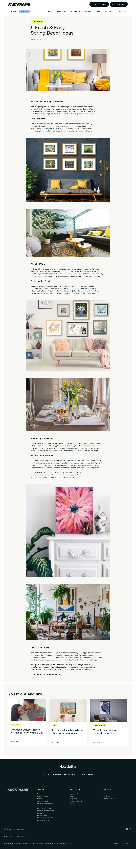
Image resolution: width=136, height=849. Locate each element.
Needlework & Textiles (44, 808)
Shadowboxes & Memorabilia (46, 810)
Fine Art (39, 794)
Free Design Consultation (45, 818)
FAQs (72, 803)
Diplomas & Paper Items (45, 803)
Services (60, 11)
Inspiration (88, 11)
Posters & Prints (42, 796)
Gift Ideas (16, 725)
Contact (120, 11)
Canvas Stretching (43, 801)
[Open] (30, 11)
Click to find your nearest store (45, 674)
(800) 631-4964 (100, 4)
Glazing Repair (42, 815)
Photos (39, 799)
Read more (15, 742)
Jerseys (39, 806)
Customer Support (76, 801)
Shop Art (74, 11)
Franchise (108, 11)
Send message (120, 4)
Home (50, 11)
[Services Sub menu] (66, 12)
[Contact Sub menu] (125, 12)
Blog (98, 11)
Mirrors (39, 813)
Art (54, 725)
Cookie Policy (20, 836)
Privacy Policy (8, 836)
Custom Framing (37, 21)
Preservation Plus (43, 820)
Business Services (109, 799)
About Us (106, 794)
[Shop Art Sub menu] (80, 12)
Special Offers (75, 794)
